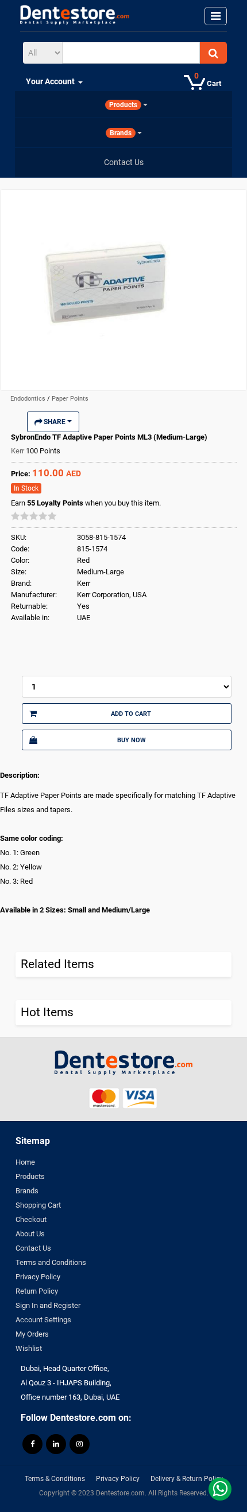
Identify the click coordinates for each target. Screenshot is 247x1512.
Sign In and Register (48, 1305)
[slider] (34, 515)
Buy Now (131, 740)
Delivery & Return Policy (186, 1479)
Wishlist (29, 1348)
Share (54, 422)
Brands (27, 1190)
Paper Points (70, 398)
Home (25, 1162)
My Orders (32, 1334)
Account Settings (43, 1319)
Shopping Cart (38, 1205)
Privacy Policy (38, 1276)
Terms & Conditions (55, 1479)
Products (30, 1176)
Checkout (31, 1219)
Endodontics (28, 398)
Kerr (18, 450)
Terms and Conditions (51, 1262)
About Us (30, 1233)
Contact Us (33, 1248)
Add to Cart (131, 714)
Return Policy (37, 1291)
